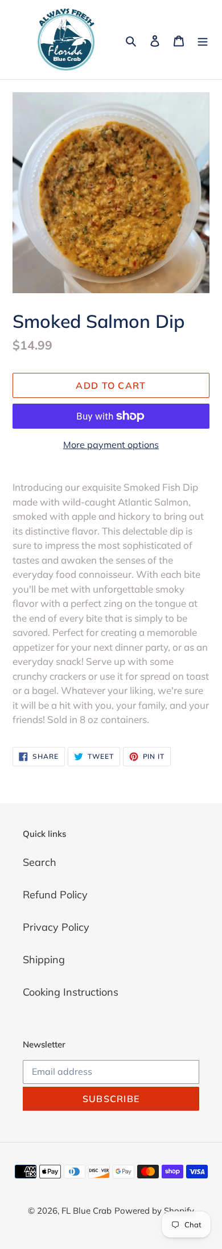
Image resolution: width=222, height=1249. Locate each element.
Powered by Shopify (154, 1210)
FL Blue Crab (86, 1210)
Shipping (44, 959)
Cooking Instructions (70, 992)
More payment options (111, 444)
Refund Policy (55, 894)
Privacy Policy (56, 927)
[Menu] (203, 39)
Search (39, 862)
